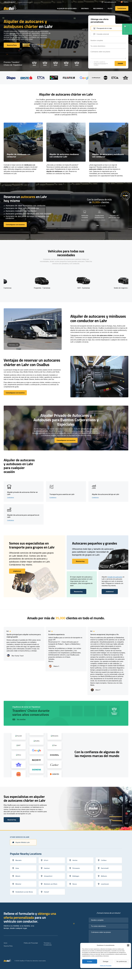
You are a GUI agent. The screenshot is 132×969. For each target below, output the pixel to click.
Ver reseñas (21, 719)
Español (126, 2)
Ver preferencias (121, 961)
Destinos (85, 8)
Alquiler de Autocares (67, 8)
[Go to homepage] (10, 7)
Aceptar (89, 961)
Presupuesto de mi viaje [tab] (104, 28)
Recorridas (98, 8)
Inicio (5, 943)
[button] (128, 945)
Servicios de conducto (99, 220)
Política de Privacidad (105, 965)
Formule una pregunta (24, 2)
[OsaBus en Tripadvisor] (127, 29)
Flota (110, 8)
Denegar (105, 961)
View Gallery (12, 345)
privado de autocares (114, 577)
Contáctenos (114, 220)
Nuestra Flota (84, 220)
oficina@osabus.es (110, 2)
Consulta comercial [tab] (103, 34)
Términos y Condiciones (48, 944)
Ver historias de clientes (99, 205)
